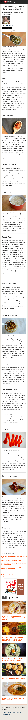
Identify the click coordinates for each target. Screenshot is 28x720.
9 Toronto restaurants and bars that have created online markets (13, 571)
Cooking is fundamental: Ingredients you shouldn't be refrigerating (14, 557)
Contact (4, 712)
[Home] (8, 1)
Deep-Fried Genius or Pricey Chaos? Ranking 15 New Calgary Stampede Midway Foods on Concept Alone (12, 639)
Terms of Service (16, 712)
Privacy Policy (6, 714)
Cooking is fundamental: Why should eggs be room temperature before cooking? (13, 567)
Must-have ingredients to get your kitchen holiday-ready (13, 575)
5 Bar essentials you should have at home (11, 560)
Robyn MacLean (9, 25)
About (9, 712)
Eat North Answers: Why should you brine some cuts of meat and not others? (13, 564)
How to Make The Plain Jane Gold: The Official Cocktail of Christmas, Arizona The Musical (14, 618)
